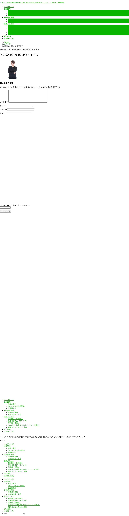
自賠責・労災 (9, 431)
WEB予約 (7, 429)
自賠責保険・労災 (14, 21)
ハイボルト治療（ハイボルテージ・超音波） (24, 32)
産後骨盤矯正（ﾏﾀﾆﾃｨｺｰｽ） (17, 28)
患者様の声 (12, 15)
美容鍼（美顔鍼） (14, 30)
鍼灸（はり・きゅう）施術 (17, 34)
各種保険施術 (9, 410)
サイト (2, 113)
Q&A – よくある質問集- (16, 13)
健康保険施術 (13, 19)
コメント (4, 102)
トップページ (9, 400)
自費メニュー (9, 417)
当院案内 (7, 402)
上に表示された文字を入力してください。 (15, 205)
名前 (2, 106)
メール (3, 109)
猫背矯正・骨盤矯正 (15, 26)
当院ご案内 (12, 11)
